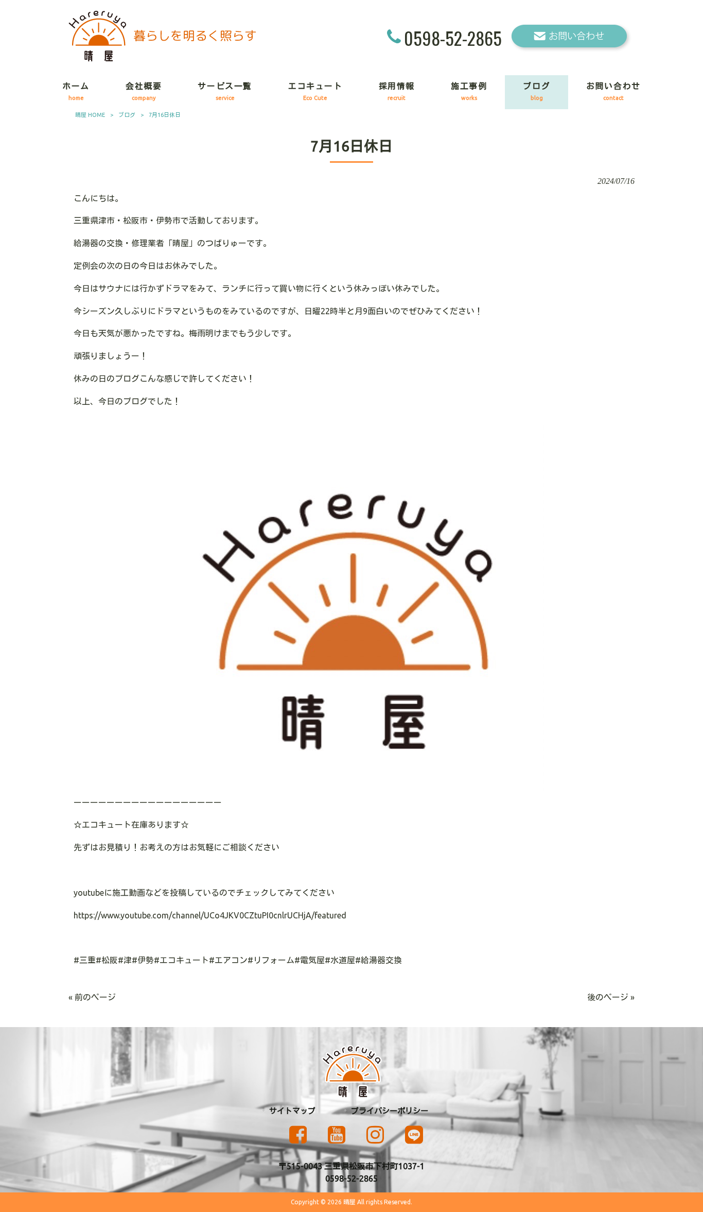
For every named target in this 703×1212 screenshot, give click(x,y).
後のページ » (611, 997)
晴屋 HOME (90, 115)
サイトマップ (292, 1110)
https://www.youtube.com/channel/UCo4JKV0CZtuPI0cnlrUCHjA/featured (210, 915)
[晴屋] (162, 58)
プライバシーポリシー (389, 1110)
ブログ (126, 115)
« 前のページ (92, 997)
